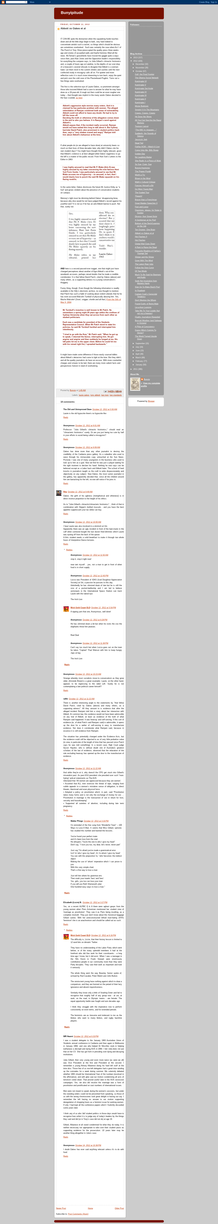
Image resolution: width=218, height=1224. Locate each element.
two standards (116, 395)
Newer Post (61, 1208)
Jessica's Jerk (141, 140)
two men (105, 395)
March (138, 358)
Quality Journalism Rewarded (147, 317)
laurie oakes (84, 395)
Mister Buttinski (141, 106)
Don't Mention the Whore (145, 300)
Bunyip (147, 379)
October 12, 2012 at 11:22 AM (81, 699)
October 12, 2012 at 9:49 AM (80, 492)
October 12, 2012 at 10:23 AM (88, 674)
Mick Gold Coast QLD (80, 608)
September (140, 343)
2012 (135, 61)
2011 (135, 369)
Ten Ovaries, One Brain (145, 230)
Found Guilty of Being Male (146, 304)
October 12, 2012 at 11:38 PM (95, 643)
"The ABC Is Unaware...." (146, 130)
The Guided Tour (142, 193)
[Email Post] (105, 391)
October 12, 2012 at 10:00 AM (88, 522)
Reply (65, 417)
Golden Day (140, 154)
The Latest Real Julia (144, 264)
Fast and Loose (141, 207)
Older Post (119, 1208)
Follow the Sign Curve (144, 268)
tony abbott (95, 395)
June (138, 351)
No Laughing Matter (143, 157)
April (138, 354)
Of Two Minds (141, 271)
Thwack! (138, 196)
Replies (69, 550)
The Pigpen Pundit (143, 171)
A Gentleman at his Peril (145, 220)
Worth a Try (140, 175)
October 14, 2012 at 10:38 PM (88, 1145)
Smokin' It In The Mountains (147, 110)
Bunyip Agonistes (142, 168)
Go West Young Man (144, 189)
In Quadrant (140, 291)
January (139, 365)
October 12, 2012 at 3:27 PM (95, 902)
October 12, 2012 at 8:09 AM (87, 447)
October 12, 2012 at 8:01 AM (87, 426)
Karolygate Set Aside (144, 88)
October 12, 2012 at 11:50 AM (95, 555)
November (140, 68)
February (140, 361)
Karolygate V (140, 85)
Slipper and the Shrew (144, 257)
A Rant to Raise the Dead (146, 247)
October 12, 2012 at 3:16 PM (96, 821)
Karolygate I (140, 103)
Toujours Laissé (141, 126)
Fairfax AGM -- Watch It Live (147, 147)
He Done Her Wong (143, 117)
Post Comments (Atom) (78, 1214)
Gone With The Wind (144, 261)
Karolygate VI (141, 81)
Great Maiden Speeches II (146, 203)
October (139, 71)
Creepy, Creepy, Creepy (145, 113)
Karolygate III (141, 95)
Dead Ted (139, 143)
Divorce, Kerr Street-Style (146, 216)
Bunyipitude (72, 12)
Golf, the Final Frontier (144, 74)
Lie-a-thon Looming (143, 307)
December (140, 64)
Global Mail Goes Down (145, 244)
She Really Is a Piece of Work (148, 161)
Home (90, 1208)
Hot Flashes (140, 240)
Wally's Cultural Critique (145, 182)
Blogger (151, 401)
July (138, 347)
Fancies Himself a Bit (144, 186)
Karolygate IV (141, 92)
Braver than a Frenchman (146, 200)
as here (79, 98)
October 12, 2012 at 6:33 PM (86, 1036)
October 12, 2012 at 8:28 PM (95, 620)
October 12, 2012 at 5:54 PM (103, 608)
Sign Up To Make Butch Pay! (147, 287)
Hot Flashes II (141, 237)
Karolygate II (140, 99)
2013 (135, 58)
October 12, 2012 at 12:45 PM (95, 576)
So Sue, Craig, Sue (143, 164)
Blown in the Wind (142, 178)
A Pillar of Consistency (145, 327)
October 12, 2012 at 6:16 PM (103, 935)
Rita (65, 492)
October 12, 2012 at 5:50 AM (104, 409)
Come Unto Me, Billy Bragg (146, 150)
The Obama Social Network (147, 78)
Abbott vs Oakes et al (144, 233)
